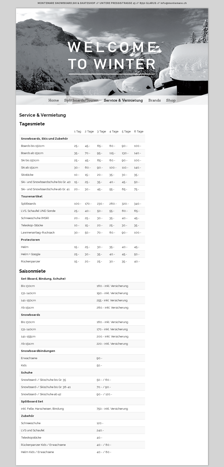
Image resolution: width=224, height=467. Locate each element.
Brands (154, 100)
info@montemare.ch (174, 3)
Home (53, 100)
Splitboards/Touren (81, 100)
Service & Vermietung (123, 100)
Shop (171, 100)
